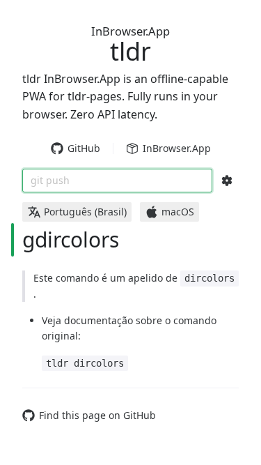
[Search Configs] (227, 180)
